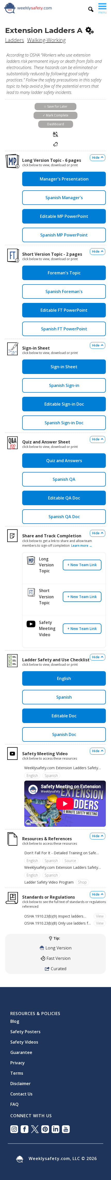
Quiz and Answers (64, 460)
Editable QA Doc (64, 498)
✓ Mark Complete (55, 115)
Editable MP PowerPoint (64, 216)
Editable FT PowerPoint (64, 310)
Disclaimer (20, 1081)
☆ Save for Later (55, 106)
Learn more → (81, 545)
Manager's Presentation (64, 179)
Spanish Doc (64, 734)
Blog (14, 1019)
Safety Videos (24, 1040)
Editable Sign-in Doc (64, 404)
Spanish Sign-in (64, 385)
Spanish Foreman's (64, 291)
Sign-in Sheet (64, 367)
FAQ (14, 1102)
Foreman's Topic (64, 273)
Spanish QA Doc (64, 516)
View (100, 916)
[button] (102, 8)
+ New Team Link (82, 564)
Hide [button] (95, 157)
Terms (16, 1071)
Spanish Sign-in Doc (64, 423)
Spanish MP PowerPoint (64, 235)
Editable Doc (64, 716)
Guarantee (21, 1050)
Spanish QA (64, 479)
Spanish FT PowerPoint (64, 329)
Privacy (17, 1060)
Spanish (64, 697)
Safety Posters (25, 1029)
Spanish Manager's (64, 197)
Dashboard (55, 124)
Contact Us (21, 1092)
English (64, 678)
